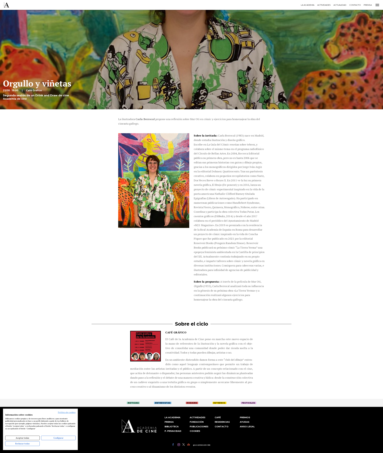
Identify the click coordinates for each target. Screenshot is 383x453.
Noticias (133, 403)
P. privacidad (173, 431)
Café (218, 417)
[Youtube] (189, 445)
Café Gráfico (175, 332)
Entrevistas (162, 403)
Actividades (324, 5)
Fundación (197, 422)
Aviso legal (247, 426)
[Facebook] (174, 445)
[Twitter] (184, 445)
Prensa (368, 5)
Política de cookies (67, 412)
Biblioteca (172, 426)
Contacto (355, 5)
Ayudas (244, 422)
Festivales (248, 403)
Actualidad (339, 5)
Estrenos (219, 403)
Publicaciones (199, 426)
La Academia (307, 5)
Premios (245, 417)
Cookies (195, 431)
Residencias (222, 422)
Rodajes (192, 403)
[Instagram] (179, 445)
